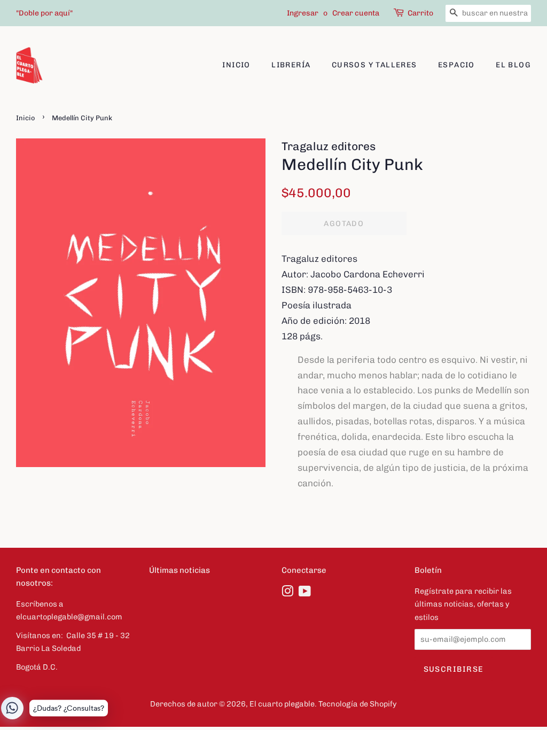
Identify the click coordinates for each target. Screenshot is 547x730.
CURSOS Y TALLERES (374, 64)
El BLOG (513, 64)
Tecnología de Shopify (357, 704)
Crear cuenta (355, 13)
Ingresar (302, 13)
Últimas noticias (179, 570)
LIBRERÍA (290, 64)
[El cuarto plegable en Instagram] (287, 593)
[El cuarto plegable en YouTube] (305, 593)
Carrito (420, 13)
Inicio (236, 64)
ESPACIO (456, 64)
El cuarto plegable (282, 704)
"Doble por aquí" (44, 13)
